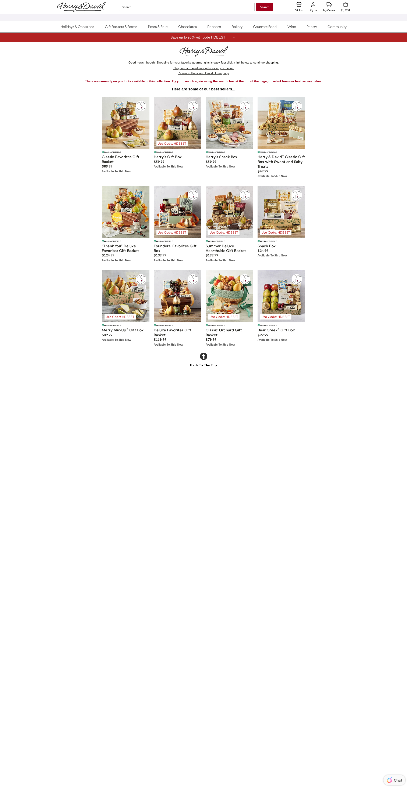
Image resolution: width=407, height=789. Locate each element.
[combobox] (187, 7)
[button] (77, 26)
